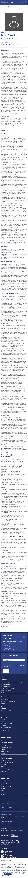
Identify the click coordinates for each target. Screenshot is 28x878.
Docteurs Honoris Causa (7, 721)
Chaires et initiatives (6, 729)
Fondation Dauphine (6, 690)
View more (3, 692)
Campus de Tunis (5, 749)
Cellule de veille (4, 768)
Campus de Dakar (5, 751)
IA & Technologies (7, 648)
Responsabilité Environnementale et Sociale (11, 682)
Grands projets (4, 783)
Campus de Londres (6, 747)
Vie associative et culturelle (7, 762)
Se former (3, 792)
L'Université (4, 679)
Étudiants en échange (6, 744)
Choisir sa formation (6, 699)
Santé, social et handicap (7, 770)
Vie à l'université (5, 760)
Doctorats (3, 708)
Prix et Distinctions (5, 720)
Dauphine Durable (5, 684)
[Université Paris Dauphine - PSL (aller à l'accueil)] (7, 2)
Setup (23, 873)
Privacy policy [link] (4, 875)
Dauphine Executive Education (11, 800)
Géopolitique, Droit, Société (9, 643)
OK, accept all (8, 873)
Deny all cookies (17, 873)
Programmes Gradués (6, 710)
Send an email (4, 42)
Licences (3, 703)
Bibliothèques (4, 771)
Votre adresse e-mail (7, 658)
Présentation (4, 740)
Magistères (3, 706)
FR (22, 2)
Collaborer (3, 790)
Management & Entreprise (9, 646)
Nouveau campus (5, 681)
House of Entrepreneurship (7, 688)
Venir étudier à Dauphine (7, 742)
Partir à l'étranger (5, 745)
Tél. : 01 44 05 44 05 (4, 844)
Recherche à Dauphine (6, 723)
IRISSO (2, 31)
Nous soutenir (4, 784)
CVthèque (3, 725)
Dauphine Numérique (6, 686)
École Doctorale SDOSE (6, 727)
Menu (25, 3)
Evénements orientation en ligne (9, 701)
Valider (6, 671)
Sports (2, 766)
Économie (6, 645)
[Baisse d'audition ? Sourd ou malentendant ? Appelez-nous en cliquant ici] (17, 843)
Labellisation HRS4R (5, 731)
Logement (3, 764)
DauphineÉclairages (7, 636)
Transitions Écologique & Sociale (10, 649)
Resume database (8, 6)
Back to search (4, 626)
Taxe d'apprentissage (6, 786)
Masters (3, 705)
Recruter (3, 788)
